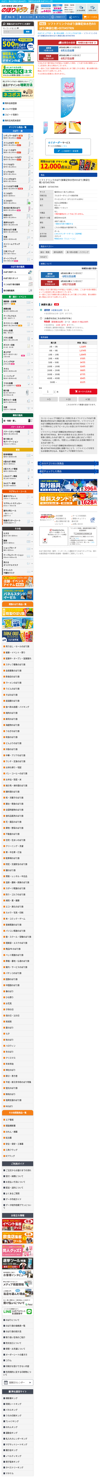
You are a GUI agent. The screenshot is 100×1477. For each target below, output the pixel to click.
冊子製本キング (12, 1461)
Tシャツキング (12, 1421)
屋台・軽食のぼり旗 (14, 803)
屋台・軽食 (44, 252)
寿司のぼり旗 (11, 718)
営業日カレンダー (17, 1382)
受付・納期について (14, 1176)
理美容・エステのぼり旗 (16, 942)
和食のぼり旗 (11, 737)
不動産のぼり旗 (12, 833)
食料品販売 (58, 252)
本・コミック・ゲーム (15, 918)
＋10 (68, 399)
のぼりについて (12, 1319)
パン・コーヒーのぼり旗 (16, 773)
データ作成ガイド (13, 1199)
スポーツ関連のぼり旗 (15, 888)
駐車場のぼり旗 (12, 858)
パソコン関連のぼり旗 (15, 930)
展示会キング (11, 1450)
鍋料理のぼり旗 (12, 791)
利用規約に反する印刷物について (17, 1373)
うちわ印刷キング (13, 1415)
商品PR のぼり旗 (13, 948)
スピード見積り (12, 114)
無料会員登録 (11, 103)
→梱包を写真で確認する (63, 223)
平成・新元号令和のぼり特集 (18, 1082)
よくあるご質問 (12, 1193)
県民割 (9, 1021)
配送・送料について (14, 1187)
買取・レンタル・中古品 (16, 876)
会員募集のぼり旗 (13, 670)
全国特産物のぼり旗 (14, 809)
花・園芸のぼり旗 (13, 821)
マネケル (10, 1473)
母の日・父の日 (12, 1015)
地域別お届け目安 (85, 42)
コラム (9, 1360)
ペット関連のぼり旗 (14, 954)
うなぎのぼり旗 (12, 731)
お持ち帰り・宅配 (13, 767)
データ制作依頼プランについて (17, 1206)
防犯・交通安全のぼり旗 (16, 864)
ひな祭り (10, 997)
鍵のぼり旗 (10, 870)
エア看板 (10, 1119)
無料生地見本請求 (13, 120)
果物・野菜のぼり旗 (14, 827)
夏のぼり (10, 1027)
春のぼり (10, 991)
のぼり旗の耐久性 (13, 1331)
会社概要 (59, 515)
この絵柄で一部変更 (68, 151)
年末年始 (10, 1063)
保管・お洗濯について (15, 1348)
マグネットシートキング (16, 1444)
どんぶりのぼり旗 (13, 743)
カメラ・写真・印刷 (14, 912)
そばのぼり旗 (11, 694)
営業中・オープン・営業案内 (18, 658)
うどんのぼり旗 (12, 688)
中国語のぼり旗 (12, 985)
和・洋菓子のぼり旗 (14, 797)
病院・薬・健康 (12, 900)
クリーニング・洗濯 (14, 846)
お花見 (9, 1003)
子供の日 (10, 1009)
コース (56, 309)
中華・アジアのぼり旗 (15, 755)
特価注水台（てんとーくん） (65, 238)
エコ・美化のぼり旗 (14, 906)
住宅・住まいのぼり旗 (15, 840)
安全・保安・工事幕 (14, 1143)
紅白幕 (9, 1137)
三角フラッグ (11, 1149)
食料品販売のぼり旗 (14, 815)
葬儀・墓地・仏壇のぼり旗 (17, 960)
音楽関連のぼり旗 (13, 924)
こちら (64, 146)
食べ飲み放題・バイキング (17, 706)
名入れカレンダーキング (16, 1438)
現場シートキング (13, 1403)
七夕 (8, 1033)
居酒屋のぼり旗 (12, 700)
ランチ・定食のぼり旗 (15, 761)
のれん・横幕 (11, 1131)
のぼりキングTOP (44, 33)
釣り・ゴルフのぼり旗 (15, 894)
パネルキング (11, 1409)
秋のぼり (10, 1039)
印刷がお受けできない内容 (17, 1366)
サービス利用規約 (79, 515)
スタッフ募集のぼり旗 (15, 664)
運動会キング (11, 1432)
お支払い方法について (15, 1181)
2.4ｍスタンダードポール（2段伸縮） (68, 233)
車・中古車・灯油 (13, 852)
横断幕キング (11, 1398)
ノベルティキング (13, 1455)
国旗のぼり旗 (11, 979)
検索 (28, 31)
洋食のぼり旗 (11, 749)
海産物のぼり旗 (12, 724)
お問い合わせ (78, 524)
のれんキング (11, 1427)
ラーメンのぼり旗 (13, 682)
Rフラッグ (10, 1155)
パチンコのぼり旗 (13, 973)
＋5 (48, 399)
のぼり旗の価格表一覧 (15, 1325)
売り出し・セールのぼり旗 (17, 646)
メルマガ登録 (11, 108)
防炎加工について (13, 1342)
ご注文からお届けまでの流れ (18, 1170)
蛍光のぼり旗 (11, 1088)
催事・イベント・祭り (15, 652)
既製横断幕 (10, 1125)
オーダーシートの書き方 (16, 1354)
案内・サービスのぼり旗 (16, 967)
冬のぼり (10, 1051)
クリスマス (10, 1057)
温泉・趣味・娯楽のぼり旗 (17, 882)
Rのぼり (9, 1106)
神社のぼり (10, 1069)
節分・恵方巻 (11, 1075)
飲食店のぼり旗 (12, 676)
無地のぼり (10, 1094)
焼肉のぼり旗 (11, 712)
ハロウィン (10, 1045)
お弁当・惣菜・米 (13, 779)
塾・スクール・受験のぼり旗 (18, 936)
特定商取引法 (61, 518)
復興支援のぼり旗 (13, 1100)
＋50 (87, 399)
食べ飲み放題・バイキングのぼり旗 (67, 33)
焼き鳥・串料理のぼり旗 (16, 785)
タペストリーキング (14, 1467)
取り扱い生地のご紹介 (15, 1337)
